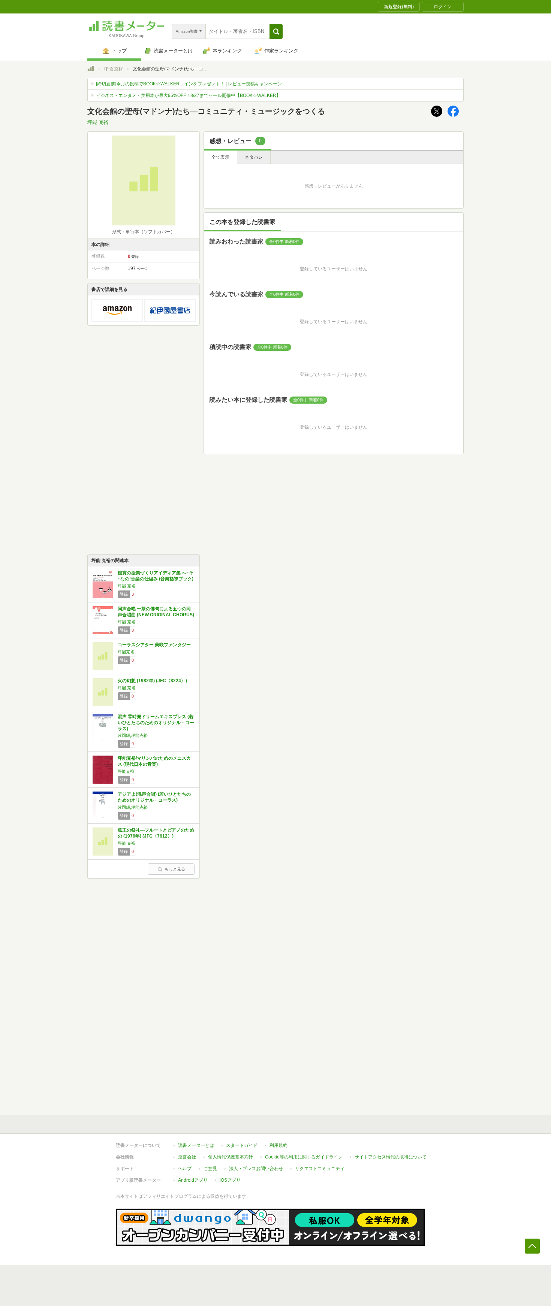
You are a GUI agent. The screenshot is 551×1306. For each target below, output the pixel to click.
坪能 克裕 (113, 69)
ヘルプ (185, 1168)
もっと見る (175, 869)
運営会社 (187, 1157)
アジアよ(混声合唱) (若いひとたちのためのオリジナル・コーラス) (154, 797)
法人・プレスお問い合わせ (256, 1168)
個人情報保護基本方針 (230, 1157)
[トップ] (90, 69)
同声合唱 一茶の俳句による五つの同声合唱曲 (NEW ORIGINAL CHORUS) (156, 611)
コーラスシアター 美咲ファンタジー (154, 644)
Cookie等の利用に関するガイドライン (304, 1157)
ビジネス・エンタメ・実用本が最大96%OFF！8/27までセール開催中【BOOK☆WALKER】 (188, 95)
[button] (276, 31)
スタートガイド (242, 1145)
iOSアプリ (230, 1180)
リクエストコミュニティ (319, 1168)
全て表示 (220, 157)
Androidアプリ (193, 1180)
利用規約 (278, 1145)
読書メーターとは (196, 1145)
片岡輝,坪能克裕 (133, 735)
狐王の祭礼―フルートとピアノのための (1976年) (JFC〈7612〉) (156, 833)
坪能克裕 (126, 652)
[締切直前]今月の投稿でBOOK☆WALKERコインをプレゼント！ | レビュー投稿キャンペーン (189, 83)
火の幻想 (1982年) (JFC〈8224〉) (152, 680)
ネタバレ (254, 157)
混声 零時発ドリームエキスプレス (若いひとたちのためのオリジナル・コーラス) (156, 722)
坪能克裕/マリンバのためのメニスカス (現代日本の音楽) (154, 761)
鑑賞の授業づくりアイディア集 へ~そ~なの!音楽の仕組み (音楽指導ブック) (155, 575)
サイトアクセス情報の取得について (391, 1157)
